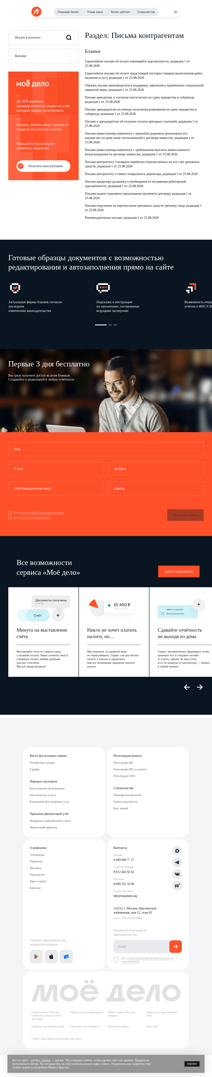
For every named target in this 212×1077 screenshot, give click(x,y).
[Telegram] (177, 862)
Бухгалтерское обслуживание (47, 788)
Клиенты (35, 888)
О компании (38, 848)
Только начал (95, 11)
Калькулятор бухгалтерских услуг (50, 801)
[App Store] (51, 956)
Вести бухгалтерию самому (48, 755)
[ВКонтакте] (177, 874)
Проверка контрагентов (127, 795)
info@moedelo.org (125, 896)
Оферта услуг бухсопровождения (86, 1012)
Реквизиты (36, 861)
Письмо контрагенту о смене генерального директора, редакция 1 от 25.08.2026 (141, 174)
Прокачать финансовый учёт (49, 814)
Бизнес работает (120, 11)
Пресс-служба (38, 881)
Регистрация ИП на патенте (130, 769)
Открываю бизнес (68, 11)
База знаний (120, 808)
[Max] (177, 851)
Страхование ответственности (84, 1026)
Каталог (20, 56)
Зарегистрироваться (179, 571)
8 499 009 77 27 (123, 860)
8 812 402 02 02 (123, 872)
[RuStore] (66, 956)
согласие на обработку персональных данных (41, 512)
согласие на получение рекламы (34, 517)
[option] (52, 297)
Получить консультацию (45, 166)
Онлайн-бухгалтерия (42, 762)
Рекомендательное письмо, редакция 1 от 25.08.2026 (122, 217)
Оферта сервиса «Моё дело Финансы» (121, 1014)
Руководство (37, 874)
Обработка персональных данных (48, 1026)
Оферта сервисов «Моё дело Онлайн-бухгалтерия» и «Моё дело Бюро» (46, 1015)
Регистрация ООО (124, 776)
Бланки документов (125, 801)
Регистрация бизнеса (127, 755)
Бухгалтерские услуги (43, 795)
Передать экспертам (43, 781)
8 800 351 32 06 (123, 884)
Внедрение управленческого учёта (50, 820)
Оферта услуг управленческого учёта (161, 1014)
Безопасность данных (118, 1026)
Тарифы (34, 769)
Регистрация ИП (123, 762)
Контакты (35, 868)
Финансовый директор (43, 827)
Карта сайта (152, 1026)
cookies (46, 1060)
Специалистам (146, 11)
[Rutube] (177, 886)
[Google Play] (36, 956)
